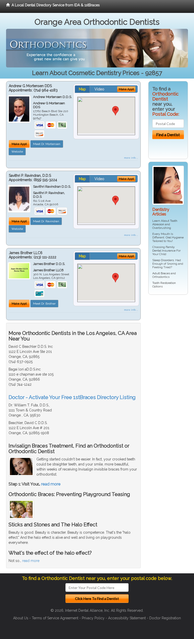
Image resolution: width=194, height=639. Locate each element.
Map (82, 89)
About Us (20, 618)
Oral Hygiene (175, 237)
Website (17, 151)
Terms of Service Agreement (55, 618)
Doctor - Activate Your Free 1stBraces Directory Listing (72, 397)
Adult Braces (161, 273)
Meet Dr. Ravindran (46, 221)
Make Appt (19, 144)
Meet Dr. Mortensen (46, 144)
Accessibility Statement (127, 618)
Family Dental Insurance (164, 248)
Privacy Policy (93, 618)
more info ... (131, 157)
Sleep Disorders (163, 260)
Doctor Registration (165, 618)
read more (50, 484)
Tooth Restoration (164, 283)
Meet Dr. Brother (44, 303)
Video (99, 89)
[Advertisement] (171, 375)
